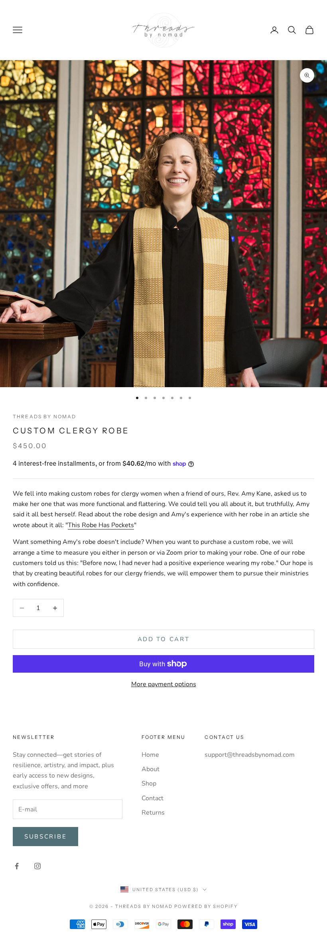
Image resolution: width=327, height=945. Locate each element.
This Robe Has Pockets (101, 525)
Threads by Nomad (45, 416)
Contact (153, 798)
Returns (153, 812)
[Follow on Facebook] (17, 866)
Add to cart (164, 639)
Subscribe (45, 837)
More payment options (163, 684)
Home (150, 754)
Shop (149, 783)
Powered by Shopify (206, 906)
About (151, 769)
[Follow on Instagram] (37, 866)
